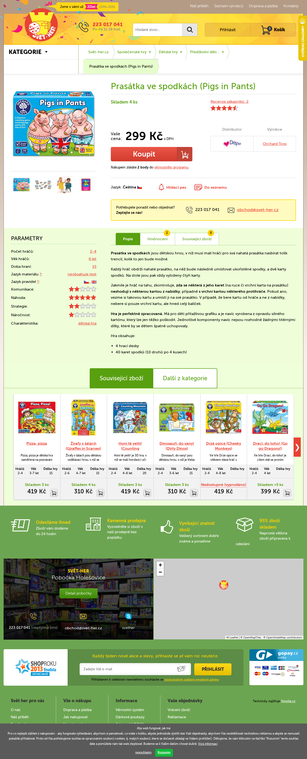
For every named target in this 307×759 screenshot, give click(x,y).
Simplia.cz (288, 701)
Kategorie (25, 51)
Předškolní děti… (204, 52)
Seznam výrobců (228, 6)
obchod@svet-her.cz (257, 209)
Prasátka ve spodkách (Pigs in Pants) (121, 66)
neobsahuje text (82, 274)
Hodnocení (158, 237)
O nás (15, 710)
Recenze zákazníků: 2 (229, 101)
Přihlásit (228, 29)
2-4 (93, 251)
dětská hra (87, 323)
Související (197, 237)
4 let (92, 259)
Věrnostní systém (130, 710)
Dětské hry (168, 52)
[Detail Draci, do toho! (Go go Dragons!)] (270, 417)
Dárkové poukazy (130, 717)
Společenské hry (132, 52)
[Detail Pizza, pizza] (36, 417)
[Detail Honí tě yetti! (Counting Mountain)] (130, 417)
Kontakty (291, 6)
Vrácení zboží (179, 710)
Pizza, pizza (36, 443)
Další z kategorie (185, 378)
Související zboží (121, 378)
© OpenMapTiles (250, 637)
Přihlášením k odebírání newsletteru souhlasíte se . (155, 679)
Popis (128, 239)
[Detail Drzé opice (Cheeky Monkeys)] (223, 417)
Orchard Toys (275, 143)
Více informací (208, 744)
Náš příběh (199, 6)
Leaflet (233, 637)
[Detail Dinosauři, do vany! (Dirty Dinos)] (176, 417)
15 (94, 266)
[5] (82, 298)
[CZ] (87, 281)
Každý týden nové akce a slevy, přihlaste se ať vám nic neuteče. (155, 656)
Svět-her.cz (98, 52)
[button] (223, 585)
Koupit (144, 154)
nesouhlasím (143, 752)
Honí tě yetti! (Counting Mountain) (130, 448)
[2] (82, 290)
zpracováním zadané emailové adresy (191, 679)
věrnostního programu (171, 167)
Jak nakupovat (75, 717)
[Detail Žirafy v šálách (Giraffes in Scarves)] (83, 417)
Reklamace (177, 717)
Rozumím (164, 752)
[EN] (94, 281)
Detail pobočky (78, 593)
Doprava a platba (263, 6)
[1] (82, 316)
